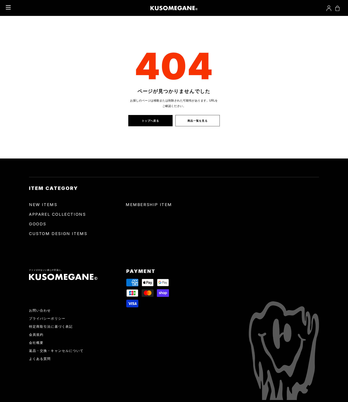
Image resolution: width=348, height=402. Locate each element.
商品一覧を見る (197, 120)
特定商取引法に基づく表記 (51, 326)
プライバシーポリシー (47, 318)
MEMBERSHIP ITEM (149, 204)
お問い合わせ (40, 310)
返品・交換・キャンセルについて (56, 351)
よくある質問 (40, 359)
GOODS (37, 224)
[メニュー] (8, 7)
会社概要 (36, 343)
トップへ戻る (150, 120)
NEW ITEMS (43, 204)
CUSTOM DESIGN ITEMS (58, 233)
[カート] (337, 8)
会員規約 (36, 335)
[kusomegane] (174, 8)
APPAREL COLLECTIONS (57, 214)
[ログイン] (329, 8)
